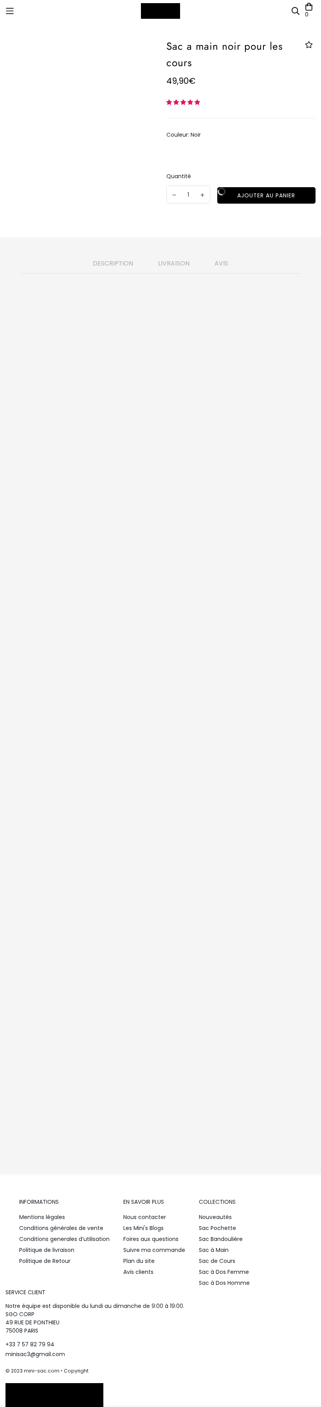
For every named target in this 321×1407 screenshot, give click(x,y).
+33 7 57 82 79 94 (29, 1344)
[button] (184, 102)
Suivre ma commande (154, 1250)
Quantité (178, 176)
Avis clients (138, 1272)
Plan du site (139, 1261)
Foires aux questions (151, 1239)
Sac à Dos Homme (224, 1283)
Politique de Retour (44, 1261)
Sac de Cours (217, 1261)
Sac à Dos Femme (224, 1272)
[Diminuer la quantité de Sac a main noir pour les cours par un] (174, 195)
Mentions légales (42, 1217)
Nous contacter (144, 1217)
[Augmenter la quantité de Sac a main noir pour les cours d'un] (202, 195)
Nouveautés (215, 1217)
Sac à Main (214, 1250)
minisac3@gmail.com (35, 1354)
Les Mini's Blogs (143, 1228)
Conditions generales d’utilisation (64, 1239)
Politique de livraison (46, 1250)
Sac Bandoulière (221, 1239)
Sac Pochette (217, 1228)
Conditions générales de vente (61, 1228)
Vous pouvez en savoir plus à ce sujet (133, 1082)
